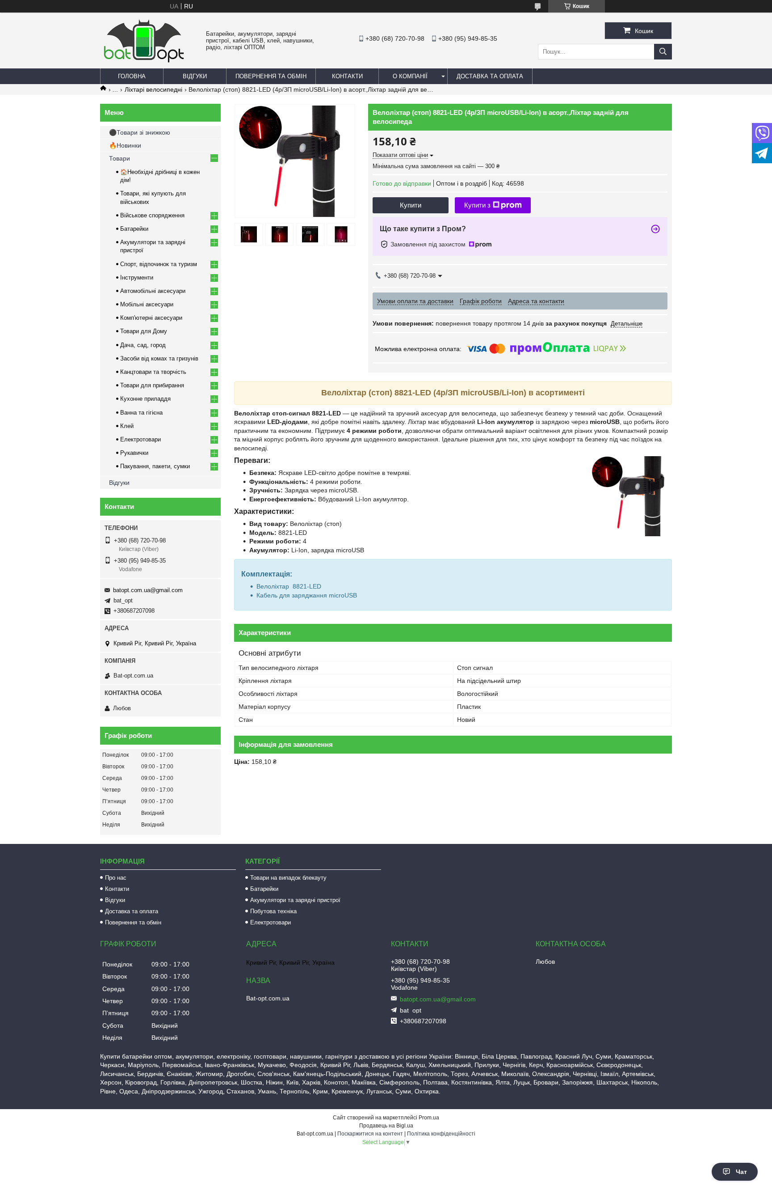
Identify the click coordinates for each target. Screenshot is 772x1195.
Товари (119, 158)
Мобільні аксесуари (146, 304)
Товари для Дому (143, 331)
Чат (741, 1171)
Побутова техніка (273, 911)
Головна (132, 76)
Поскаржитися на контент (370, 1134)
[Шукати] (663, 51)
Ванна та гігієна (141, 412)
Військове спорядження (152, 215)
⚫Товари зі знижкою (139, 132)
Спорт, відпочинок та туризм (158, 264)
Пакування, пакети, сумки (155, 466)
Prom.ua (429, 1117)
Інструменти (136, 277)
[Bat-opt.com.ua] (144, 62)
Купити (410, 205)
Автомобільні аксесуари (152, 291)
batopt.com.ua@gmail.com (148, 590)
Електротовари (140, 439)
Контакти (347, 76)
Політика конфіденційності (441, 1134)
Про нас (115, 877)
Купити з (477, 205)
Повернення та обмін (270, 76)
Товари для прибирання (152, 385)
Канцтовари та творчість (153, 372)
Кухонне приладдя (145, 398)
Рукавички (134, 452)
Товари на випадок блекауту (288, 877)
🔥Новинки (125, 145)
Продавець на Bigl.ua (386, 1126)
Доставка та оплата (490, 76)
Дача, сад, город (143, 345)
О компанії (410, 76)
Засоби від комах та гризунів (159, 358)
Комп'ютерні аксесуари (151, 317)
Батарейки (134, 228)
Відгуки (195, 76)
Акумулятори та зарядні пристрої (295, 900)
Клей (127, 426)
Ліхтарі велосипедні (153, 89)
